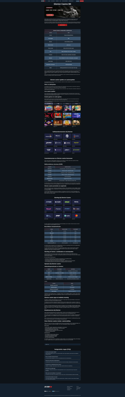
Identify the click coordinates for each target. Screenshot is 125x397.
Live (57, 103)
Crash (66, 103)
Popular (48, 103)
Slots (75, 103)
